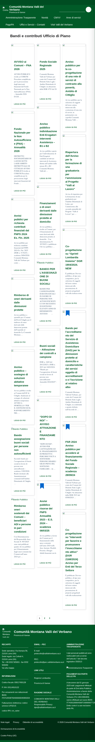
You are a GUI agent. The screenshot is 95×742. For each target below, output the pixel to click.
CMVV (57, 17)
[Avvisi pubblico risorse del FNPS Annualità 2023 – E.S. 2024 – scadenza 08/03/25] (48, 490)
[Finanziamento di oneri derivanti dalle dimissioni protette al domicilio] (48, 192)
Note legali (5, 722)
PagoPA (10, 24)
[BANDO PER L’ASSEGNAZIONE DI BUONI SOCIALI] (45, 262)
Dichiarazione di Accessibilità (13, 729)
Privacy (16, 722)
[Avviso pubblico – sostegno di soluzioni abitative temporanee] (22, 356)
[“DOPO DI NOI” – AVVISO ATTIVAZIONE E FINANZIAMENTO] (48, 405)
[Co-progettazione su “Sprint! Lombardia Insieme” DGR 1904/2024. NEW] (74, 235)
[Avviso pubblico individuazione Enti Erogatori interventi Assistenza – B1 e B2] (48, 113)
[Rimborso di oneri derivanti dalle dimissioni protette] (22, 284)
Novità (45, 17)
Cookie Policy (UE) (8, 736)
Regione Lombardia (42, 678)
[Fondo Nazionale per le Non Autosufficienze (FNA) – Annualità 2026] (22, 117)
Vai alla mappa (8, 668)
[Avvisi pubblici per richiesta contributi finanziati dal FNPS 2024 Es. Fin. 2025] (22, 204)
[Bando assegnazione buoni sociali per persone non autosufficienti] (19, 429)
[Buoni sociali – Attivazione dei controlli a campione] (48, 335)
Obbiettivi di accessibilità (33, 722)
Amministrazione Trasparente (21, 17)
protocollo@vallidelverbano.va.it (47, 654)
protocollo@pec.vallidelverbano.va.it (49, 662)
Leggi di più (20, 104)
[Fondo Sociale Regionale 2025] (48, 50)
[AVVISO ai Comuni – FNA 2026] (22, 50)
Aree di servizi (73, 17)
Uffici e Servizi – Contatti (32, 24)
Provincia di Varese (42, 683)
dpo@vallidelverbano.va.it (45, 707)
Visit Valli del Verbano (62, 24)
